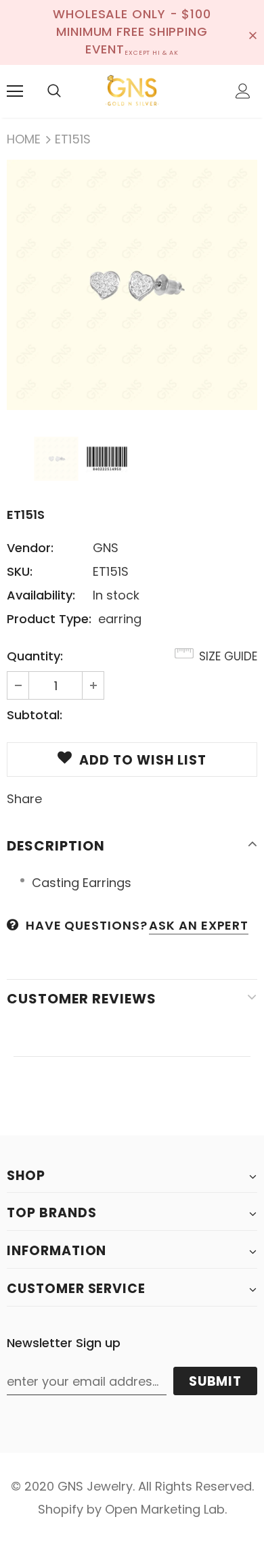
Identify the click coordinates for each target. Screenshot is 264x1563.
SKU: (19, 571)
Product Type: (49, 618)
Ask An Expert (198, 925)
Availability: (41, 595)
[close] (252, 32)
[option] (132, 285)
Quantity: (35, 656)
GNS (105, 547)
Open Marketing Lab (165, 1509)
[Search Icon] (54, 91)
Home (24, 139)
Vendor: (30, 547)
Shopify (60, 1509)
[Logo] (132, 91)
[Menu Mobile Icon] (15, 91)
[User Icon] (243, 91)
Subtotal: (34, 714)
